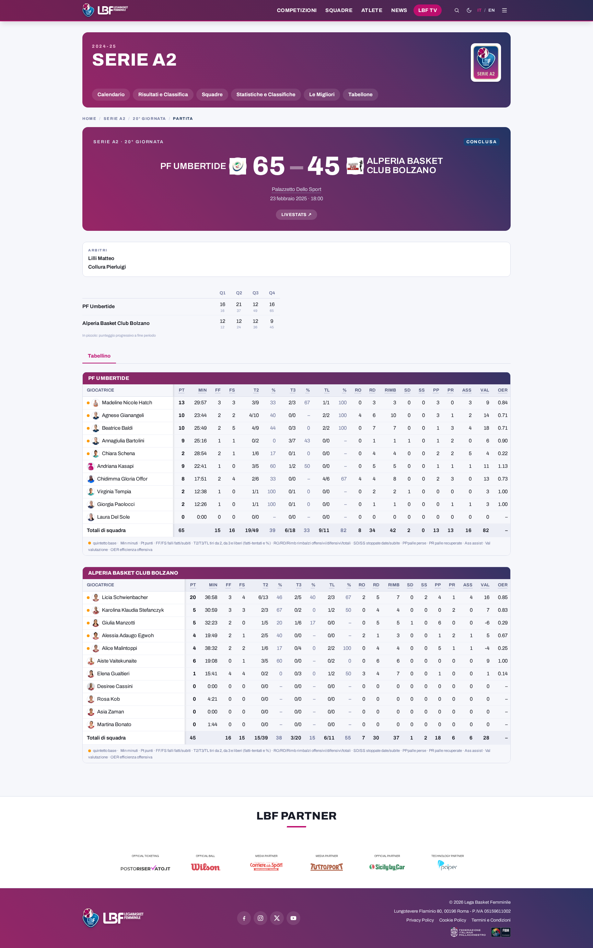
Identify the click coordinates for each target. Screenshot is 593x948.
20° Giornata (149, 118)
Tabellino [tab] (99, 356)
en (491, 10)
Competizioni (296, 10)
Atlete (371, 10)
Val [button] (484, 390)
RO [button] (358, 390)
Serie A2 (134, 59)
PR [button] (450, 390)
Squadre (338, 10)
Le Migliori (322, 94)
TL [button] (326, 390)
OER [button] (503, 390)
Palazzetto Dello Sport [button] (296, 189)
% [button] (273, 390)
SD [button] (407, 390)
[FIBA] (501, 932)
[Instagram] (260, 918)
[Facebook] (244, 918)
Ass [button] (467, 390)
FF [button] (218, 390)
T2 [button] (256, 390)
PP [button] (436, 390)
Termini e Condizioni (491, 920)
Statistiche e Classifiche (265, 94)
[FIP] (468, 932)
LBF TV (427, 10)
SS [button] (422, 390)
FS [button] (232, 390)
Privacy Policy (420, 920)
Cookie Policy (452, 920)
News (399, 10)
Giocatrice (100, 390)
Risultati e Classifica (163, 94)
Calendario (111, 94)
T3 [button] (292, 390)
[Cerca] (456, 10)
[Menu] (504, 10)
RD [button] (372, 390)
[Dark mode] (469, 10)
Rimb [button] (390, 390)
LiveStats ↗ (296, 214)
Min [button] (202, 390)
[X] (277, 918)
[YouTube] (293, 918)
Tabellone (360, 94)
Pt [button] (182, 390)
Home (89, 118)
